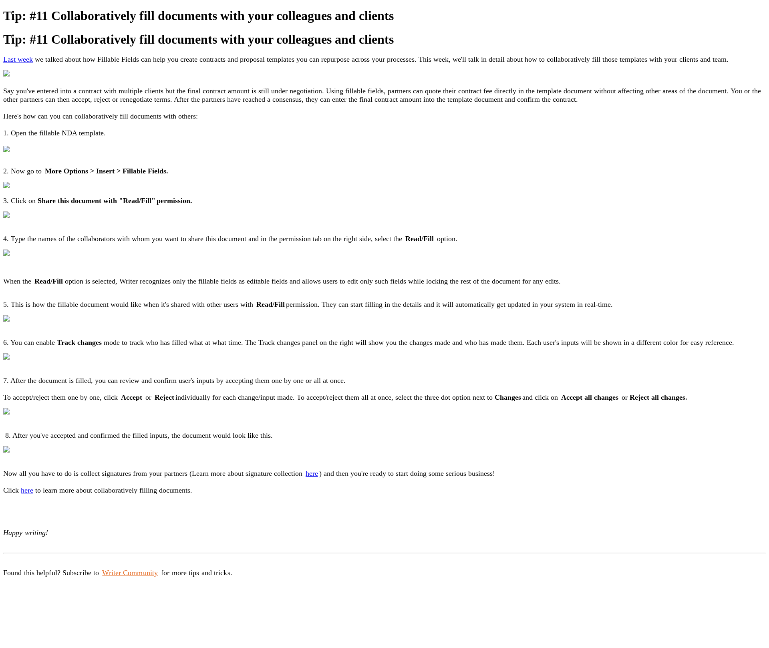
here (312, 473)
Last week (18, 59)
